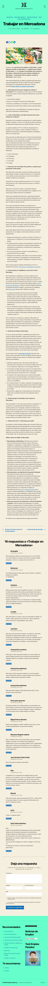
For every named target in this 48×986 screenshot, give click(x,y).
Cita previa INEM (8, 931)
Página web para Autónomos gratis (13, 940)
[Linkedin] (14, 42)
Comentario (9, 873)
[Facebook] (7, 42)
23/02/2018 (26, 28)
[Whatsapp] (12, 42)
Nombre (8, 885)
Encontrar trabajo (20, 17)
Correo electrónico (29, 885)
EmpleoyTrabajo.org (12, 982)
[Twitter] (9, 42)
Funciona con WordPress (25, 982)
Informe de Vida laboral (10, 934)
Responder (8, 563)
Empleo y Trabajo (16, 28)
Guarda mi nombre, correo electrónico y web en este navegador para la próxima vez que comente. (24, 898)
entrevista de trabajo (25, 353)
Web (7, 891)
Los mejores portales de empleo (12, 937)
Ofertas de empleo (32, 17)
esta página (12, 289)
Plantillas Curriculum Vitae (11, 947)
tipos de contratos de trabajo (27, 489)
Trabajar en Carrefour (9, 958)
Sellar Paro (7, 950)
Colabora (6, 967)
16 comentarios (36, 28)
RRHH (40, 17)
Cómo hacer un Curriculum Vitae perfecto (29, 267)
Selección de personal (24, 19)
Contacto (6, 970)
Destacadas (9, 17)
